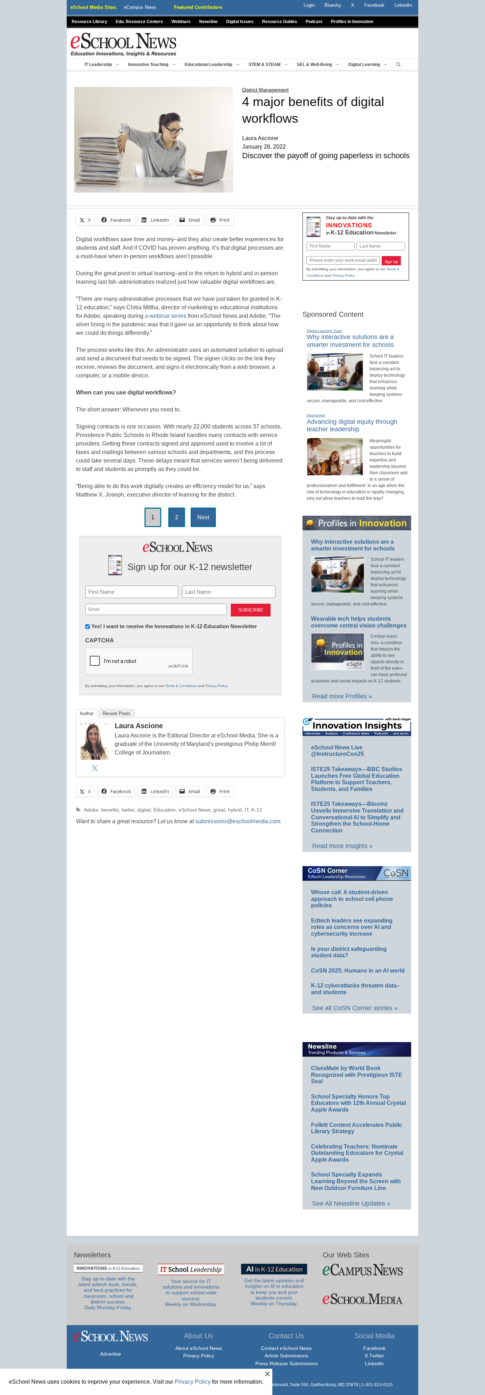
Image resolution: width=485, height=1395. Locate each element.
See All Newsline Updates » (351, 1203)
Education (164, 810)
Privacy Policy (216, 686)
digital (144, 810)
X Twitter (374, 1355)
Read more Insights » (342, 845)
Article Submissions (286, 1355)
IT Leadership (98, 64)
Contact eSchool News (286, 1348)
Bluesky (333, 5)
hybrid (235, 810)
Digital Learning (364, 64)
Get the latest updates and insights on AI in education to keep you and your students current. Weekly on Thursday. (274, 1292)
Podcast (314, 21)
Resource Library (89, 21)
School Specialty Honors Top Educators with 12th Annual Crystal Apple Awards (358, 1103)
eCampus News (140, 7)
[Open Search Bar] (398, 64)
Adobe (91, 810)
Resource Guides (279, 21)
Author (86, 713)
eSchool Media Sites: (93, 7)
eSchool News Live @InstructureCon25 (337, 750)
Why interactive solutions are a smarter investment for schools (350, 340)
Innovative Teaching (148, 64)
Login (309, 5)
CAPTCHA (99, 640)
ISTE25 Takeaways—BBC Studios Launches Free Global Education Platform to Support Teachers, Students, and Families (356, 779)
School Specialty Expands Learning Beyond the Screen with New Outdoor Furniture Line (356, 1181)
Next (203, 517)
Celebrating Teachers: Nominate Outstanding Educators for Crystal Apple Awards (357, 1153)
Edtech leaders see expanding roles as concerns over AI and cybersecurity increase (352, 927)
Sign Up (391, 262)
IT (247, 810)
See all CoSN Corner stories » (355, 1008)
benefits (110, 810)
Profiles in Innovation (352, 21)
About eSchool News (198, 1348)
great (219, 810)
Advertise (110, 1354)
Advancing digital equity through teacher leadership (352, 425)
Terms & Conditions (181, 686)
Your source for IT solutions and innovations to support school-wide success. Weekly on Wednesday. (191, 1293)
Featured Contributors (198, 7)
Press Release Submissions (286, 1363)
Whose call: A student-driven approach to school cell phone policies (352, 898)
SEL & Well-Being (314, 64)
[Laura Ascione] (95, 758)
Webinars (181, 21)
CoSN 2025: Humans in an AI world (358, 971)
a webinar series (165, 316)
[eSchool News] (123, 44)
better (128, 810)
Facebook (374, 1348)
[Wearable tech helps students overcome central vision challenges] (337, 666)
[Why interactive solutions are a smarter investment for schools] (335, 387)
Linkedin (374, 1363)
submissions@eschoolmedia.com (237, 821)
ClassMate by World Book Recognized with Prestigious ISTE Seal (356, 1074)
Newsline (208, 21)
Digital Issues (240, 21)
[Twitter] (95, 768)
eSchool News (195, 810)
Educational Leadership (208, 64)
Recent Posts (117, 713)
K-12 (256, 810)
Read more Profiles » (342, 696)
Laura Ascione (139, 726)
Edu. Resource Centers (139, 21)
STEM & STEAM (264, 64)
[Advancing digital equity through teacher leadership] (335, 472)
